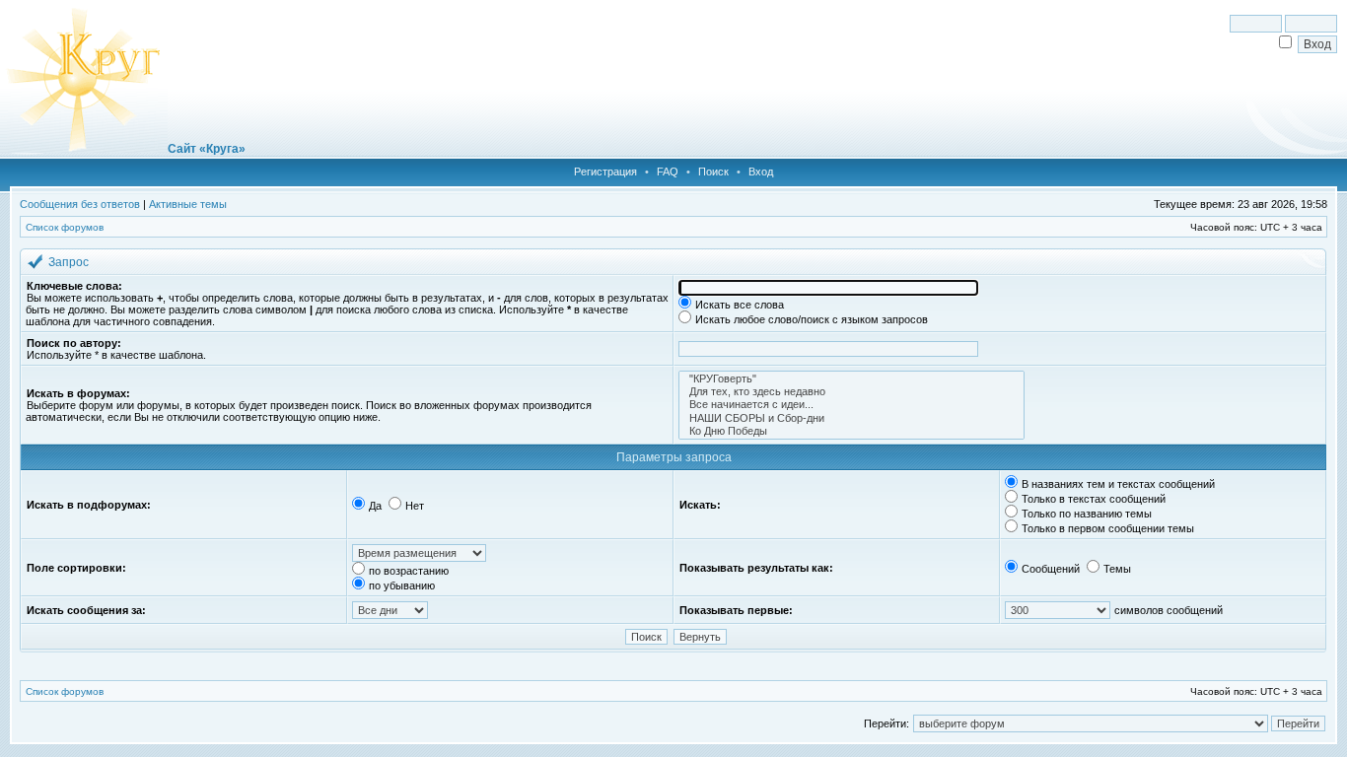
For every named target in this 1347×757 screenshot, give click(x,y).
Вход (760, 171)
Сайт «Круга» (207, 149)
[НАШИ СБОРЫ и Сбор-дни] (851, 418)
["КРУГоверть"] (851, 379)
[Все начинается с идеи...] (851, 404)
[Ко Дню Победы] (851, 431)
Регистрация (605, 171)
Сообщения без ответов (80, 204)
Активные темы (188, 204)
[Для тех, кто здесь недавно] (851, 391)
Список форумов (65, 227)
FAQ (667, 171)
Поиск (713, 171)
